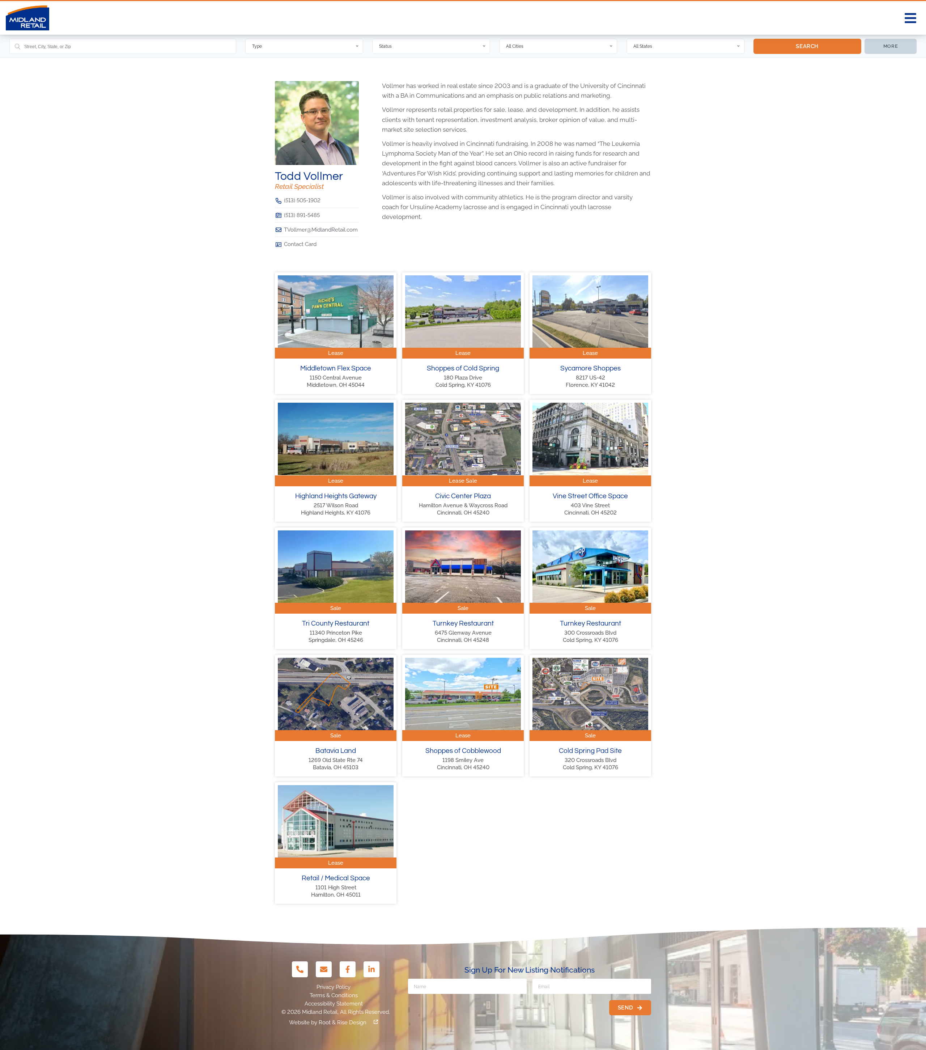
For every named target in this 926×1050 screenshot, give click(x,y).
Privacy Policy (334, 987)
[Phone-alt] (300, 969)
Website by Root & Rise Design (327, 1022)
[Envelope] (324, 969)
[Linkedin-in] (371, 969)
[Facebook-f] (348, 969)
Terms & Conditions (334, 995)
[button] (910, 18)
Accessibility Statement (334, 1003)
